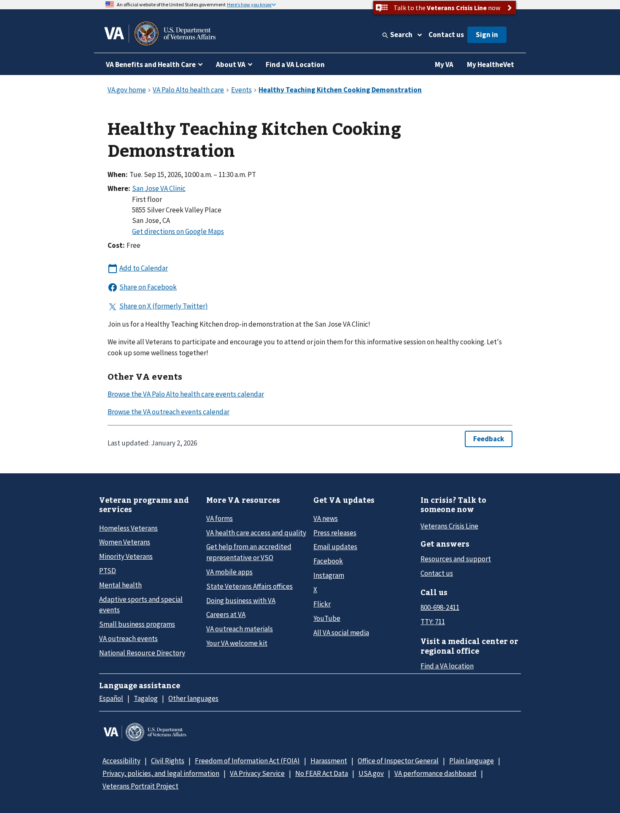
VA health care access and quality (256, 532)
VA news (325, 518)
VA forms (219, 518)
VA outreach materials (239, 628)
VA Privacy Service (257, 773)
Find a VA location (447, 666)
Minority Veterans (126, 556)
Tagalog (146, 698)
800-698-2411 (440, 607)
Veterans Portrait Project (140, 786)
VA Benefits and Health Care (151, 64)
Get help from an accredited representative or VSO (248, 552)
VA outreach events (128, 638)
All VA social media (341, 632)
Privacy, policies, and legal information (160, 773)
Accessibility (121, 760)
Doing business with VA (240, 600)
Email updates (335, 546)
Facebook (328, 561)
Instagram (328, 575)
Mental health (120, 585)
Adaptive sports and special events (141, 604)
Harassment (328, 760)
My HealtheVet (490, 64)
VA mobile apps (229, 572)
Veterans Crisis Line (449, 526)
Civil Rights (167, 760)
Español (111, 698)
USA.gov (371, 773)
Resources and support (456, 558)
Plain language (471, 760)
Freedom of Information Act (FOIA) (247, 760)
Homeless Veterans (128, 528)
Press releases (334, 532)
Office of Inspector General (398, 760)
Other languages (193, 698)
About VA (230, 64)
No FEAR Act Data (321, 773)
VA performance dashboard (435, 773)
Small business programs (137, 624)
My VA (444, 64)
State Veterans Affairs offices (249, 586)
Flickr (322, 604)
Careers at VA (225, 614)
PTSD (107, 570)
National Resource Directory (142, 652)
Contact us (446, 34)
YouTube (326, 618)
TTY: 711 (433, 621)
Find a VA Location (295, 64)
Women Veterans (124, 542)
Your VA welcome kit (236, 643)
